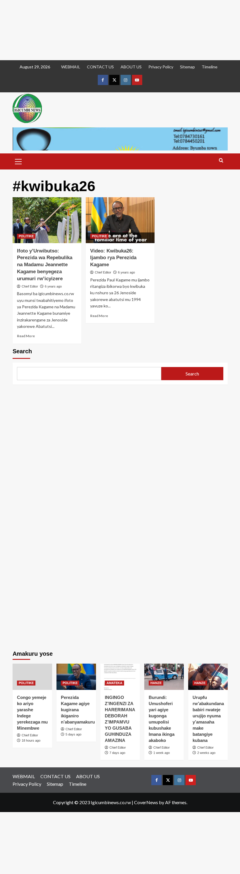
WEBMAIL (70, 66)
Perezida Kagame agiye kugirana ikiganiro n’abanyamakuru (78, 709)
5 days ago (73, 734)
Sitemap (187, 66)
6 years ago (53, 286)
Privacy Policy (160, 66)
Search (22, 351)
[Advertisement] (120, 30)
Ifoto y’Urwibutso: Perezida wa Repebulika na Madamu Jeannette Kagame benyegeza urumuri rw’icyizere (44, 264)
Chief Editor (30, 286)
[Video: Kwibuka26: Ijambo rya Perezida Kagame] (120, 220)
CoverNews (146, 802)
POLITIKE (26, 236)
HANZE (156, 683)
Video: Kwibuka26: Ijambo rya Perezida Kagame (113, 258)
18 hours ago (31, 740)
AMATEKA (114, 683)
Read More (26, 336)
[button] (18, 160)
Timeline (209, 66)
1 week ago (161, 752)
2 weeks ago (206, 752)
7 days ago (117, 752)
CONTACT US (100, 66)
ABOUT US (131, 66)
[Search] (221, 160)
